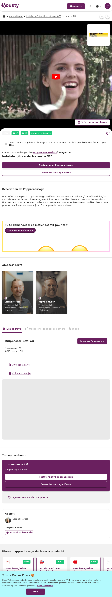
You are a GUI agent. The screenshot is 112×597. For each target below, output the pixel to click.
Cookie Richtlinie (45, 586)
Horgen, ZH (70, 16)
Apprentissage (16, 16)
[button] (15, 133)
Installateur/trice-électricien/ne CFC (43, 16)
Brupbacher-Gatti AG (45, 152)
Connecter (76, 6)
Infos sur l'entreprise (92, 341)
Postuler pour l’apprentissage (56, 165)
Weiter (35, 591)
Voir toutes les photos (94, 122)
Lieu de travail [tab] (14, 328)
